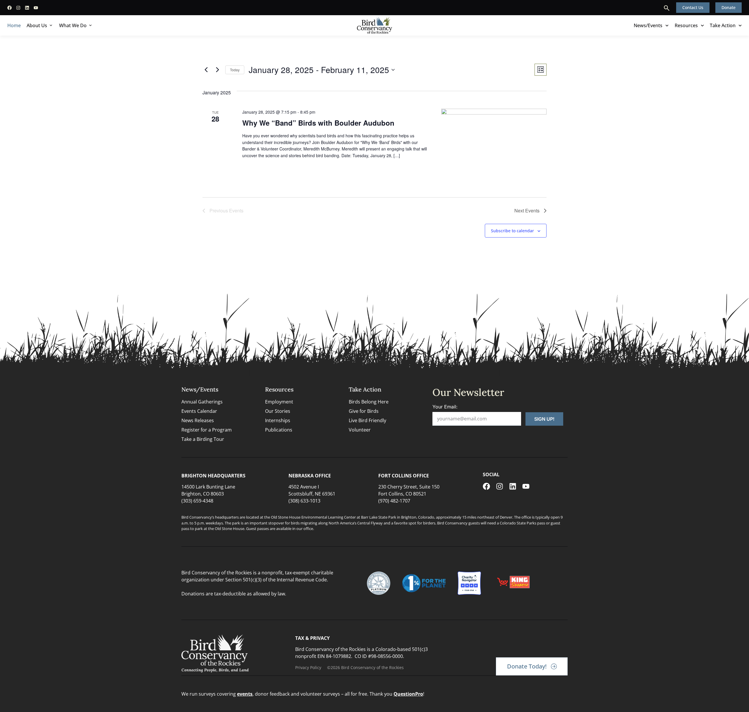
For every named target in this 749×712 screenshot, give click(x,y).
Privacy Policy (308, 667)
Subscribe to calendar (512, 230)
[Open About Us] (51, 25)
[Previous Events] (205, 69)
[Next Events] (217, 69)
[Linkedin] (27, 8)
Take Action (723, 25)
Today (235, 69)
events (244, 694)
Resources (686, 25)
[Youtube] (36, 8)
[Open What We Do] (90, 25)
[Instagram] (18, 8)
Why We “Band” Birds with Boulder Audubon (318, 123)
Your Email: (445, 407)
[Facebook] (9, 8)
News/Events (648, 25)
